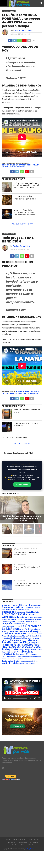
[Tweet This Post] (17, 255)
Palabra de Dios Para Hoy (13, 167)
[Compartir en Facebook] (10, 40)
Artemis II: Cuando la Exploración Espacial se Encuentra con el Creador (24, 212)
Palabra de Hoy (18, 839)
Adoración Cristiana (10, 605)
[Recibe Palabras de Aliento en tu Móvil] (7, 414)
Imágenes (31, 845)
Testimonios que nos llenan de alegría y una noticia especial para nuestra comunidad (27, 185)
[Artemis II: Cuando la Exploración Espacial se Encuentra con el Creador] (7, 214)
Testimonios (22, 842)
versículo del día (10, 663)
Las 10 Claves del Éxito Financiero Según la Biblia (24, 197)
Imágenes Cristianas (13, 623)
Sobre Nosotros (18, 845)
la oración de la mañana (29, 629)
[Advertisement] (22, 808)
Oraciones (34, 842)
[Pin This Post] (27, 255)
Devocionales (8, 165)
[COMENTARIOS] (34, 40)
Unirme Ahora (22, 484)
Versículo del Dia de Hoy (30, 661)
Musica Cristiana (29, 636)
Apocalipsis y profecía (31, 608)
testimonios (31, 659)
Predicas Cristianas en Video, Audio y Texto (21, 648)
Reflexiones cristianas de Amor (19, 656)
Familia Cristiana (34, 617)
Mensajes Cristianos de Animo (21, 632)
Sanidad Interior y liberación (16, 659)
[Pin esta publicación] (24, 40)
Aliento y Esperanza (30, 605)
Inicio (8, 839)
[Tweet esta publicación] (14, 40)
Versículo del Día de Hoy (27, 663)
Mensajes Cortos (22, 631)
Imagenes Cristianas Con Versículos (22, 621)
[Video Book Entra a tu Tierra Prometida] (7, 427)
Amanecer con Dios (12, 607)
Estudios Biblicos (20, 617)
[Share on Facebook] (12, 255)
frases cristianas (15, 619)
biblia (3, 610)
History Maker (29, 849)
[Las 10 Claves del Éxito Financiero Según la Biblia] (7, 200)
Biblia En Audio (13, 609)
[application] (22, 689)
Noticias (39, 636)
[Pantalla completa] (39, 698)
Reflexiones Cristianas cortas (19, 655)
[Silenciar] (35, 698)
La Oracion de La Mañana (27, 165)
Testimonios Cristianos (12, 661)
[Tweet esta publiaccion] (17, 171)
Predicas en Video (14, 652)
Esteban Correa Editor (23, 31)
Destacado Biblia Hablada (27, 612)
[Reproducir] (5, 698)
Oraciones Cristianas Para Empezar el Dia (19, 641)
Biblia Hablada (24, 609)
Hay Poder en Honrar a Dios (14, 437)
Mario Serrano (8, 631)
